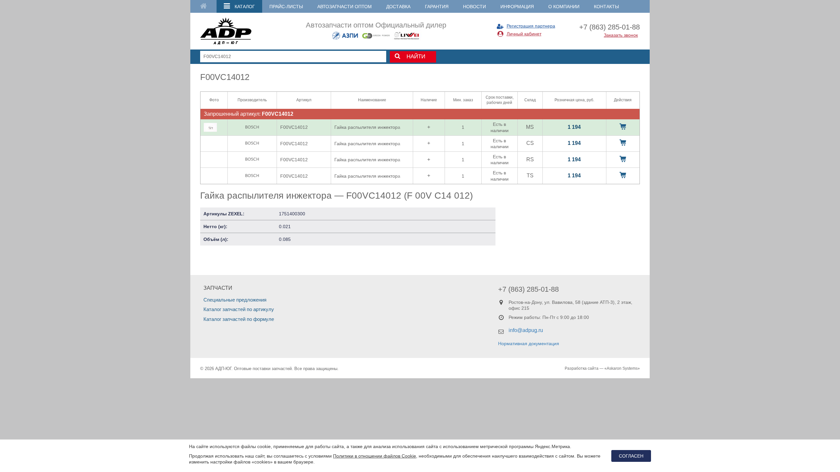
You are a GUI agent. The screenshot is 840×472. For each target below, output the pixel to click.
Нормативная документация (528, 343)
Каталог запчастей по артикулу (238, 309)
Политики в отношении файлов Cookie (374, 456)
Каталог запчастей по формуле (238, 319)
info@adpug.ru (526, 330)
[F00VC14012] (210, 127)
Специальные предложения (234, 300)
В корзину (623, 126)
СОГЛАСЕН (631, 456)
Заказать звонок (621, 35)
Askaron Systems (622, 368)
